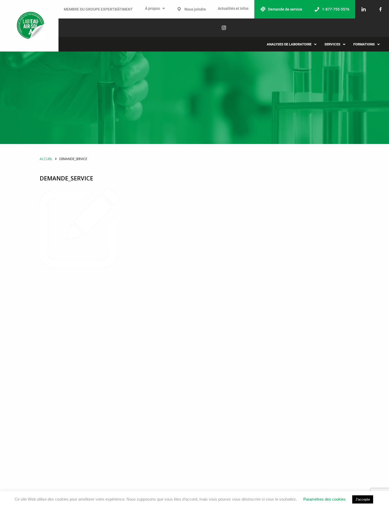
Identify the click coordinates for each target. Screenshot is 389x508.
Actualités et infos (233, 8)
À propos (152, 8)
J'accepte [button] (362, 499)
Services (332, 44)
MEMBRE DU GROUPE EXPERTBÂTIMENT (98, 9)
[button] (155, 8)
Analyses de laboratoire (289, 44)
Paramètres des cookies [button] (324, 499)
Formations (364, 44)
